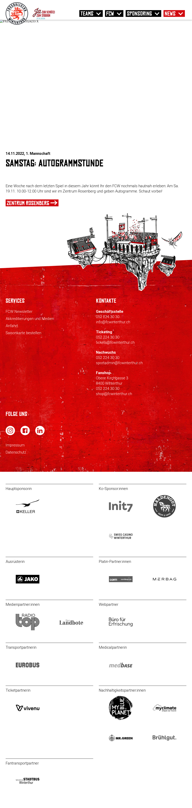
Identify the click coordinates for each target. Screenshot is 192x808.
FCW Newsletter (19, 311)
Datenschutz (16, 452)
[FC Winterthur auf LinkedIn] (40, 434)
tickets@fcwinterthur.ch (115, 342)
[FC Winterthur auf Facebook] (25, 434)
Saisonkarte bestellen (23, 333)
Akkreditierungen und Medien (30, 318)
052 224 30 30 (107, 317)
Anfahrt (12, 325)
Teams (87, 13)
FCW (110, 13)
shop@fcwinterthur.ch (114, 394)
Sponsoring (139, 13)
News (170, 13)
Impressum (15, 445)
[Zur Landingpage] (49, 23)
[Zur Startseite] (17, 23)
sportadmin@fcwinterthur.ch (119, 363)
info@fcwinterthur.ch (113, 322)
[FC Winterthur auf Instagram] (11, 434)
